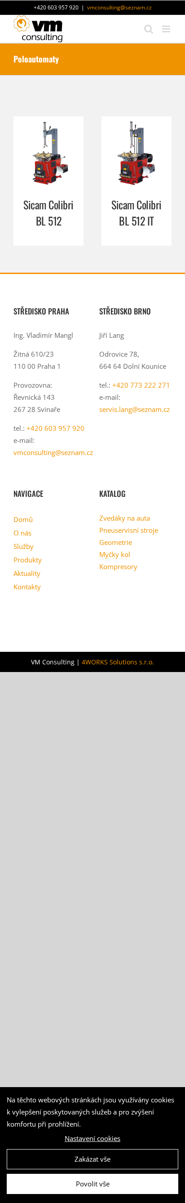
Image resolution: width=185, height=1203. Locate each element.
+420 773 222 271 (141, 384)
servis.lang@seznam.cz (134, 409)
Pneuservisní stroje (128, 530)
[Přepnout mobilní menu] (167, 29)
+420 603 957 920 (55, 428)
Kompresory (118, 566)
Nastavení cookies (92, 1138)
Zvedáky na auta (124, 517)
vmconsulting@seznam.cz (119, 7)
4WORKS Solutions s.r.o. (118, 662)
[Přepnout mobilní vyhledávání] (148, 29)
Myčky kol (114, 554)
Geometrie (115, 542)
